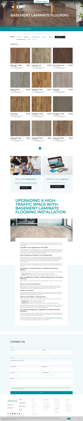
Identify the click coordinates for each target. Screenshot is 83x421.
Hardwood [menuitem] (34, 406)
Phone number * (13, 366)
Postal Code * (12, 372)
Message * (12, 378)
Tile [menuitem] (32, 411)
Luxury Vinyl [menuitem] (34, 404)
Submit (41, 392)
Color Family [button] (35, 37)
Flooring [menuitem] (33, 402)
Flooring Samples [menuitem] (46, 404)
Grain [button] (50, 37)
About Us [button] (19, 4)
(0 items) (78, 4)
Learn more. (15, 419)
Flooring (17, 10)
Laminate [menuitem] (33, 409)
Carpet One (12, 10)
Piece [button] (43, 37)
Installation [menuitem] (56, 412)
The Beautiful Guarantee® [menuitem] (56, 408)
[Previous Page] (37, 148)
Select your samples (56, 186)
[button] (75, 4)
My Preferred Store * (45, 372)
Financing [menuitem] (33, 415)
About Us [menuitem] (67, 402)
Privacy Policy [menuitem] (68, 411)
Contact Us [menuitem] (67, 407)
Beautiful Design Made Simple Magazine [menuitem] (47, 407)
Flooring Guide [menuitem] (57, 406)
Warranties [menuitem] (56, 410)
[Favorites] (77, 4)
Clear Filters (34, 39)
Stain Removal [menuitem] (56, 402)
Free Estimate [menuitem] (34, 413)
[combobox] (40, 33)
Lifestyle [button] (26, 37)
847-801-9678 (12, 1)
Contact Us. (29, 28)
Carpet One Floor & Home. (14, 415)
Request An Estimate (69, 4)
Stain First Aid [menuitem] (56, 404)
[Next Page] (46, 148)
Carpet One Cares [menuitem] (69, 406)
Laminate (22, 10)
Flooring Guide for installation (50, 318)
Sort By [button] (20, 44)
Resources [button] (12, 4)
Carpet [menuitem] (33, 407)
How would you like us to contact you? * (17, 360)
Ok (68, 418)
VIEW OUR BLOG (25, 187)
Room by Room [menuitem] (68, 404)
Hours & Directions (59, 4)
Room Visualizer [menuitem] (46, 402)
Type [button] (19, 37)
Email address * (44, 366)
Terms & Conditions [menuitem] (69, 409)
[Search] (58, 33)
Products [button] (6, 4)
